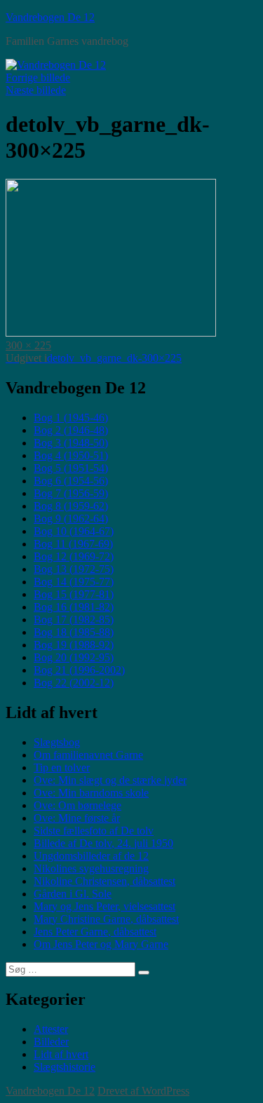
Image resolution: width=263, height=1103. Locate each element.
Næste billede (36, 90)
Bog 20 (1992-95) (74, 657)
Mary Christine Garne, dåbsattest (106, 919)
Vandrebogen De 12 (50, 17)
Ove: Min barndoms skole (91, 793)
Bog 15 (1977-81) (74, 594)
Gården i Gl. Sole (73, 894)
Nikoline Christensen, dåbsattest (104, 881)
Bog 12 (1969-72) (74, 556)
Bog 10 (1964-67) (74, 531)
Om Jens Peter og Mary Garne (101, 944)
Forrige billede (38, 77)
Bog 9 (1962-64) (71, 519)
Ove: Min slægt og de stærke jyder (110, 780)
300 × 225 (28, 345)
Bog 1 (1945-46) (71, 418)
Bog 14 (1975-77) (74, 582)
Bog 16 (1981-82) (74, 607)
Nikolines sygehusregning (91, 868)
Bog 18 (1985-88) (74, 632)
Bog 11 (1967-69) (73, 544)
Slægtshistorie (64, 1067)
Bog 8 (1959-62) (71, 506)
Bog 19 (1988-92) (74, 645)
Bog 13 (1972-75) (74, 569)
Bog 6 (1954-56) (71, 481)
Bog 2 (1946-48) (71, 430)
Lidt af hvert (61, 1054)
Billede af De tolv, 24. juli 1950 (103, 843)
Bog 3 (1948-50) (71, 443)
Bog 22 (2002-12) (74, 683)
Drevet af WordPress (143, 1091)
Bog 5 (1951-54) (71, 468)
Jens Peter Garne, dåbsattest (95, 932)
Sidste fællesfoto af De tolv (94, 831)
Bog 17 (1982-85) (74, 619)
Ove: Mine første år (77, 818)
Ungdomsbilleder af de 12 (91, 856)
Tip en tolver (62, 767)
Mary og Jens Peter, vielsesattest (104, 906)
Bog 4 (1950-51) (71, 455)
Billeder (51, 1042)
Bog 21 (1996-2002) (79, 670)
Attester (51, 1029)
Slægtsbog (57, 742)
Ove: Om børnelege (77, 805)
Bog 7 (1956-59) (71, 493)
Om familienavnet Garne (88, 755)
